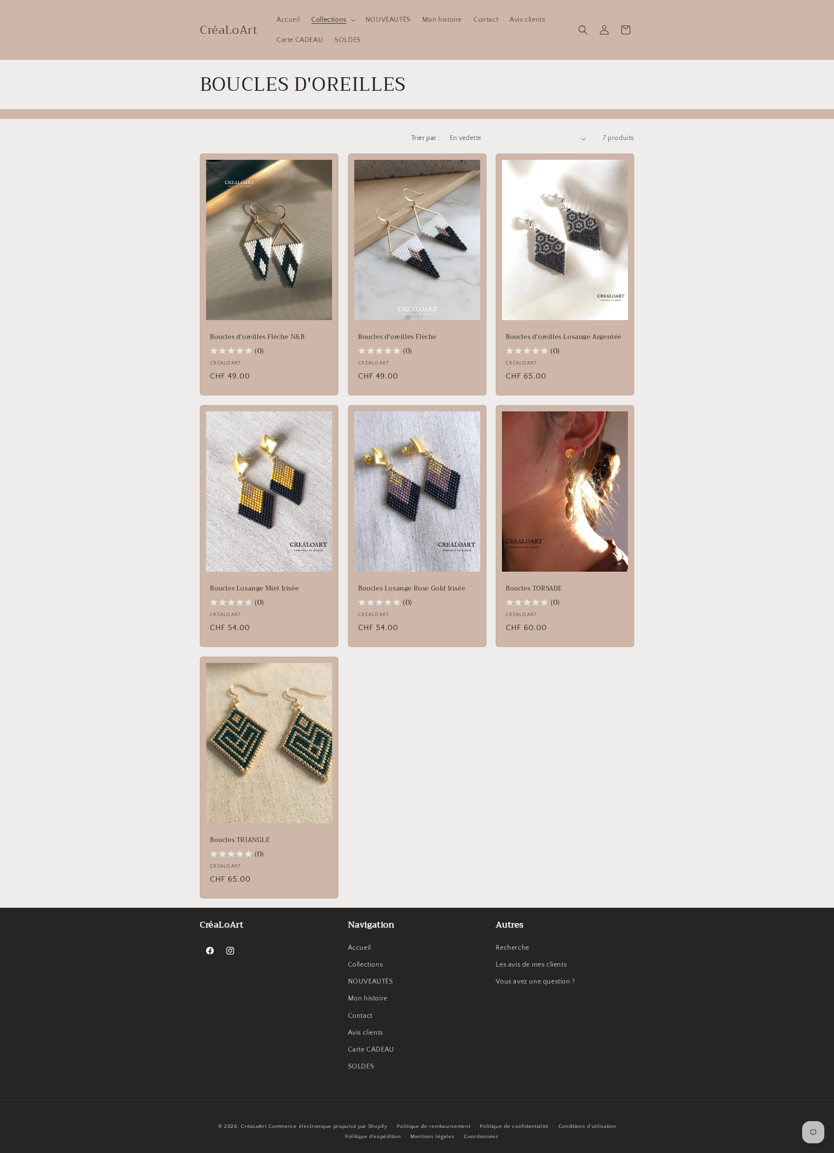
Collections (365, 965)
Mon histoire (368, 998)
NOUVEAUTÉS (370, 981)
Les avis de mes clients (531, 965)
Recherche (512, 948)
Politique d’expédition (373, 1136)
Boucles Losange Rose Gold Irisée (411, 589)
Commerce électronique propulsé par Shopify (327, 1126)
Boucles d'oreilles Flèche (397, 337)
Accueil (359, 948)
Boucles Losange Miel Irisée (254, 589)
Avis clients (365, 1033)
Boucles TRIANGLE (240, 840)
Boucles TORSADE (534, 589)
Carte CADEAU (371, 1050)
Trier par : (425, 138)
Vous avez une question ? (535, 981)
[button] (333, 20)
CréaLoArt (253, 1126)
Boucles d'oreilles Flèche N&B (257, 337)
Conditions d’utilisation (587, 1126)
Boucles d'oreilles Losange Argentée (564, 337)
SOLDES (361, 1066)
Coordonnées (481, 1136)
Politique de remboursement (433, 1126)
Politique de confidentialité (514, 1126)
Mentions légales (432, 1136)
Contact (360, 1016)
